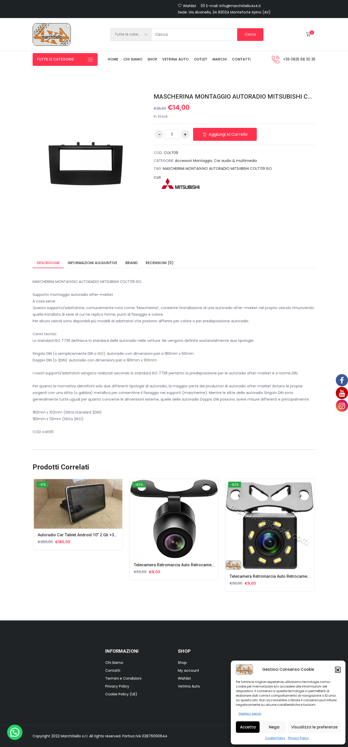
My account (188, 670)
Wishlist (189, 5)
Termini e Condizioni (123, 678)
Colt (157, 177)
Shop (152, 59)
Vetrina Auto (175, 59)
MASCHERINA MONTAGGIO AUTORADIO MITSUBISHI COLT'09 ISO (217, 168)
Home (113, 59)
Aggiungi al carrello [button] (47, 507)
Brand (131, 262)
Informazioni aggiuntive (92, 262)
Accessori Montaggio (193, 160)
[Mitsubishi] (180, 183)
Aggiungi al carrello (228, 134)
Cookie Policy (275, 738)
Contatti (241, 59)
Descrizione (48, 262)
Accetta (248, 727)
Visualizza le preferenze (314, 727)
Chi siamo (132, 59)
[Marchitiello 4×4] (52, 34)
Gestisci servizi (249, 713)
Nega (274, 727)
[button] (337, 669)
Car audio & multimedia (235, 160)
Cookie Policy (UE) (121, 694)
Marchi (219, 59)
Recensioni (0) (159, 262)
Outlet (200, 59)
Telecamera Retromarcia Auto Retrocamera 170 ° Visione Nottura (195, 564)
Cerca (250, 34)
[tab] (48, 263)
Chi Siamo (114, 662)
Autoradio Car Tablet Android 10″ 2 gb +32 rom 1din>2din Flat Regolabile (106, 534)
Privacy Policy (298, 738)
